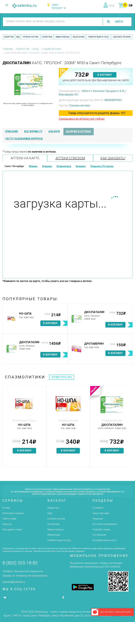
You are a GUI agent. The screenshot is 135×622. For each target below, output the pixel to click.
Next (130, 428)
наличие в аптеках (78, 131)
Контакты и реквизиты (105, 524)
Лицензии (98, 518)
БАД (17, 37)
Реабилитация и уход (98, 37)
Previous (4, 428)
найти (119, 21)
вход (111, 5)
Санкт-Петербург (57, 7)
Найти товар (9, 518)
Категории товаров (13, 513)
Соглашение (99, 534)
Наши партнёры (101, 513)
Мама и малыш (62, 37)
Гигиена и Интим (30, 37)
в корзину (104, 74)
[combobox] (52, 21)
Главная (7, 49)
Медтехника (78, 37)
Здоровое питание (122, 37)
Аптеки (6, 507)
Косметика (47, 37)
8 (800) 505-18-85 (20, 563)
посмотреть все (61, 377)
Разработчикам (101, 529)
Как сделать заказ (12, 529)
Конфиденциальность (105, 540)
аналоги (54, 131)
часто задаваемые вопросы (24, 138)
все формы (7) (33, 131)
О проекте (98, 507)
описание (11, 131)
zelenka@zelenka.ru (14, 581)
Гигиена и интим (56, 518)
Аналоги (7, 524)
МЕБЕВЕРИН (113, 100)
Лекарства (9, 37)
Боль (36, 49)
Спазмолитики (51, 49)
